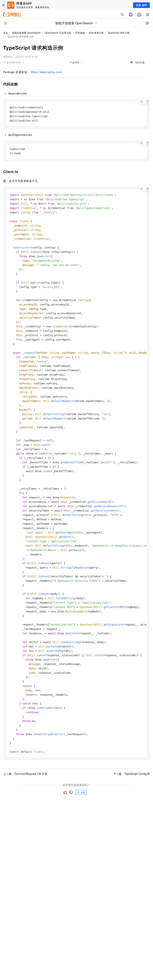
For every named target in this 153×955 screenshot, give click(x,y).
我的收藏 (140, 62)
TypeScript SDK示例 (119, 32)
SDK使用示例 (96, 32)
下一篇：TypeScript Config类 (131, 774)
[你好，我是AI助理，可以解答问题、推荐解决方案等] (131, 14)
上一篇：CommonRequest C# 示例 (25, 774)
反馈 (82, 792)
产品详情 (74, 62)
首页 (5, 32)
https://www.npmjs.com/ (46, 72)
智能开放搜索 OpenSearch (26, 32)
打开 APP (141, 5)
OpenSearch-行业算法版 (58, 32)
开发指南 (80, 32)
